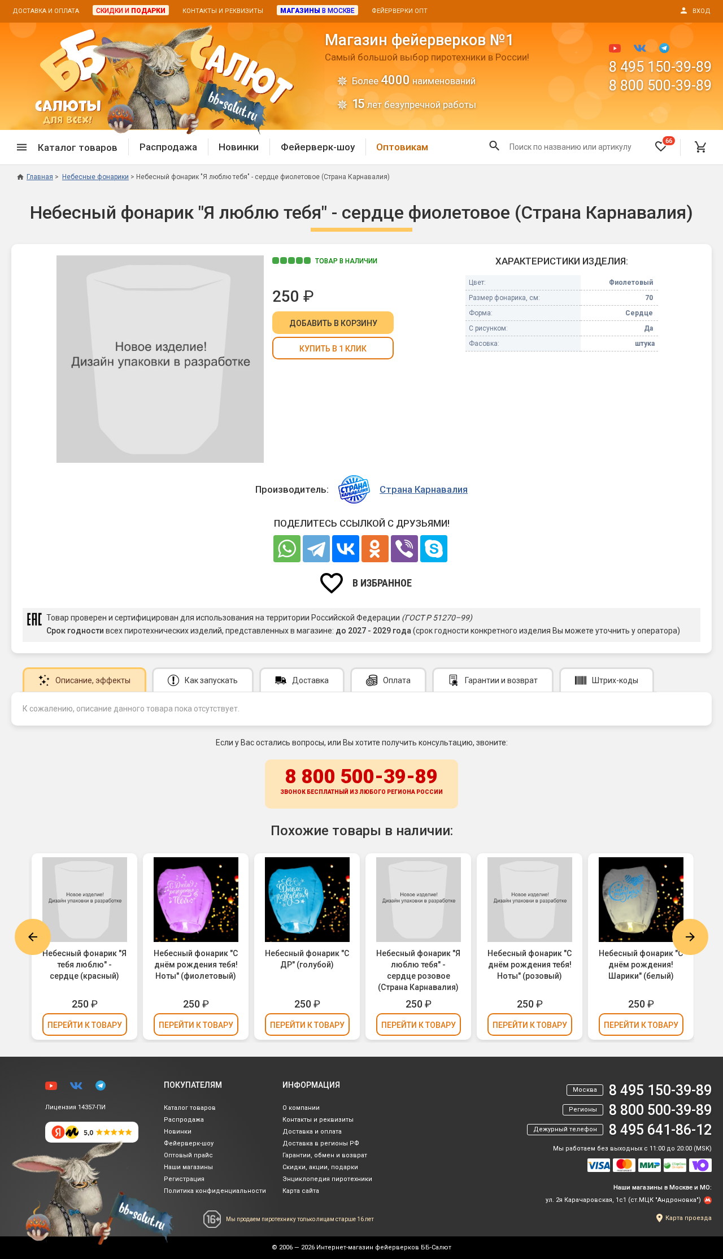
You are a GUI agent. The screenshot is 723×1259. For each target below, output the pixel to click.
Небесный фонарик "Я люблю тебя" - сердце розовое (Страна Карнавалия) (418, 970)
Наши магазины (188, 1167)
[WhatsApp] (286, 548)
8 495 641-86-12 (660, 1130)
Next (690, 937)
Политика (215, 1191)
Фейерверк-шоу (318, 147)
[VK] (345, 548)
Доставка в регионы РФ (320, 1143)
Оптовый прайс (188, 1155)
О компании (301, 1108)
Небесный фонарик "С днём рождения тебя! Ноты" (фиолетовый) (196, 964)
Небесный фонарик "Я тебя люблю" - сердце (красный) (84, 964)
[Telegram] (316, 548)
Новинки (239, 147)
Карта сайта (300, 1191)
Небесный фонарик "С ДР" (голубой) (307, 959)
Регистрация (184, 1179)
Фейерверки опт (400, 11)
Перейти (84, 1025)
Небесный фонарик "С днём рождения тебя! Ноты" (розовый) (529, 964)
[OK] (375, 548)
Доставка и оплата (45, 11)
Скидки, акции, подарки (320, 1167)
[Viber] (404, 548)
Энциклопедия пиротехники (327, 1179)
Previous (33, 937)
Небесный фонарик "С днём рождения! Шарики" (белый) (641, 964)
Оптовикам (402, 147)
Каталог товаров (190, 1108)
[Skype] (433, 548)
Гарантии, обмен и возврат (324, 1155)
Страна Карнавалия (424, 489)
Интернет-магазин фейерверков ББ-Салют (383, 1247)
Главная (40, 177)
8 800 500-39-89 (660, 85)
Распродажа (168, 147)
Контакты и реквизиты (222, 11)
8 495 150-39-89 (660, 67)
